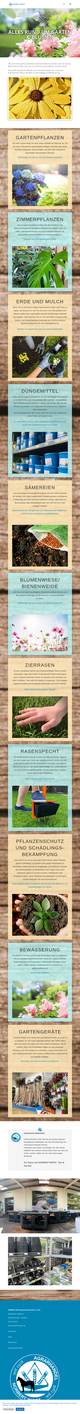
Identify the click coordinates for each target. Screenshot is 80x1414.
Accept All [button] (20, 1409)
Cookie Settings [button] (8, 1409)
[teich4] (40, 1285)
